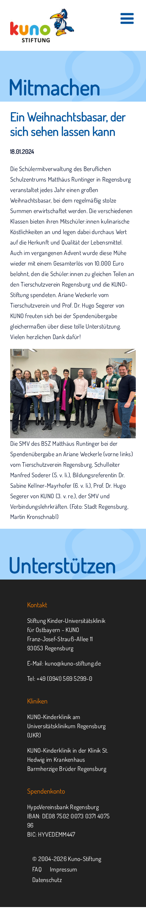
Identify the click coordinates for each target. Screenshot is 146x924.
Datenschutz (47, 879)
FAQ (37, 869)
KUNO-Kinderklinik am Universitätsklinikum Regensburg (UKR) (66, 726)
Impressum (63, 869)
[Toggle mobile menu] (128, 18)
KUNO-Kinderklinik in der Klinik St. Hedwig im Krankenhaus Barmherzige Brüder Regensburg (67, 759)
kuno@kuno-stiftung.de (73, 663)
